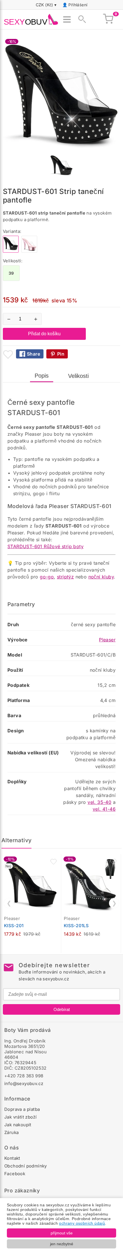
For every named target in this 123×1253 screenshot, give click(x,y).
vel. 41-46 (104, 809)
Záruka (11, 1132)
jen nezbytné (61, 1244)
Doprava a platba (22, 1109)
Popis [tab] (42, 375)
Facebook (14, 1173)
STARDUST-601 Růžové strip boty (45, 546)
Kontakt (12, 1158)
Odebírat (61, 1009)
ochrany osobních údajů (82, 1223)
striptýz (65, 577)
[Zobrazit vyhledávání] (80, 19)
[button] (53, 862)
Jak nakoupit (17, 1124)
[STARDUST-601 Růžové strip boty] (29, 251)
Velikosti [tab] (78, 376)
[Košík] (108, 19)
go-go (47, 577)
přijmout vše (62, 1233)
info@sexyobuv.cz (23, 1083)
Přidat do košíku (44, 333)
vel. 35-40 (99, 802)
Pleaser (107, 640)
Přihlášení (77, 4)
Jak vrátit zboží (20, 1117)
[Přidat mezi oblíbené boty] (8, 354)
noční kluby (101, 577)
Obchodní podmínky (25, 1166)
